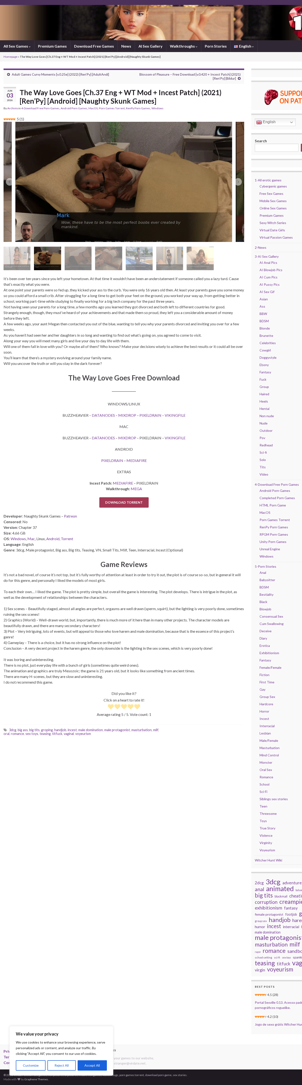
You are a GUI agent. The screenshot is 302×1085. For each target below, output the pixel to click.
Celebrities (268, 343)
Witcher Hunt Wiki (268, 860)
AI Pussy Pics (270, 284)
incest (72, 730)
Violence (266, 835)
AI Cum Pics (268, 277)
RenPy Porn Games (138, 108)
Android (52, 538)
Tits (263, 467)
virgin (260, 969)
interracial (291, 927)
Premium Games (52, 46)
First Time (267, 682)
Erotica (265, 646)
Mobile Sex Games (273, 201)
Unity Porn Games (273, 542)
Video (264, 474)
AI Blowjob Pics (271, 270)
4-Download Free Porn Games (40, 108)
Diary (263, 638)
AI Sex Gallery (150, 46)
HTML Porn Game (273, 505)
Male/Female (269, 740)
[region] (61, 1051)
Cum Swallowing (272, 624)
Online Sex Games (273, 208)
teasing (45, 734)
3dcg (12, 730)
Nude (264, 423)
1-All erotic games (268, 180)
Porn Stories (216, 46)
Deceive (266, 631)
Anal (263, 573)
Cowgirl (265, 350)
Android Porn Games (74, 108)
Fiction (264, 675)
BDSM (264, 321)
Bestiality (266, 594)
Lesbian (265, 733)
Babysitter (267, 580)
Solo (263, 460)
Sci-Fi (263, 792)
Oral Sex (266, 770)
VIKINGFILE (175, 415)
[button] (9, 182)
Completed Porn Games (277, 498)
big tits (34, 730)
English (269, 122)
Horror (264, 711)
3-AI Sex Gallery (267, 256)
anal (259, 889)
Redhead (266, 445)
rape (258, 951)
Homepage (10, 56)
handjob (60, 730)
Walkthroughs (183, 46)
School (264, 784)
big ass (23, 730)
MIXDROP (127, 415)
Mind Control (269, 755)
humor (260, 927)
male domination (90, 730)
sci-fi (277, 957)
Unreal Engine (270, 549)
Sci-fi (263, 452)
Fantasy (265, 372)
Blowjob (265, 609)
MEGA (136, 488)
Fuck (263, 379)
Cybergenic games (273, 186)
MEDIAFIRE (136, 460)
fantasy (291, 908)
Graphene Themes (36, 1079)
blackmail (281, 896)
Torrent (67, 538)
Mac (31, 538)
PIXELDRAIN (150, 415)
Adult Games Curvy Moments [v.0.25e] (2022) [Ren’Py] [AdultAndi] (60, 74)
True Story (267, 828)
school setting (263, 957)
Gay (262, 689)
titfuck (57, 734)
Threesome (268, 814)
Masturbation (270, 748)
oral (6, 734)
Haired (264, 394)
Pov (262, 438)
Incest (264, 719)
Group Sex (267, 697)
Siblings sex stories (274, 799)
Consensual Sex (271, 616)
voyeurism (83, 734)
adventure (292, 882)
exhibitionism (268, 907)
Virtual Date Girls (272, 230)
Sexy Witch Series (273, 223)
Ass (262, 306)
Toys (263, 821)
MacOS (93, 108)
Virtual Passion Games (276, 237)
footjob (291, 914)
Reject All (62, 1065)
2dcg (259, 882)
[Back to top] (291, 1074)
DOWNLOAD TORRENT (124, 502)
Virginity (266, 843)
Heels (264, 401)
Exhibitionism (269, 653)
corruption (266, 902)
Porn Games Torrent (112, 108)
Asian (264, 299)
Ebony (264, 365)
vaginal (69, 734)
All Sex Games (16, 46)
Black (263, 602)
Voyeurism (267, 850)
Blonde (265, 328)
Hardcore (266, 704)
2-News (260, 247)
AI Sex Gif (267, 292)
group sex (261, 920)
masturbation (141, 730)
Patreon (70, 516)
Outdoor (266, 430)
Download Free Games (94, 46)
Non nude (267, 416)
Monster (266, 762)
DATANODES (103, 415)
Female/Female (270, 667)
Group (264, 387)
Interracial (267, 726)
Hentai (264, 409)
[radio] (111, 707)
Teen (263, 806)
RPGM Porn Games (274, 534)
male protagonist (117, 730)
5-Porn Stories (265, 566)
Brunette (266, 336)
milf (155, 730)
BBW (263, 314)
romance (17, 734)
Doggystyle (268, 357)
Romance (266, 777)
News (126, 46)
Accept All (92, 1065)
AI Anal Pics (268, 263)
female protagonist (269, 914)
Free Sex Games (271, 194)
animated (280, 888)
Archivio (12, 108)
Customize (31, 1065)
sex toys (31, 734)
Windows (157, 108)
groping (47, 730)
